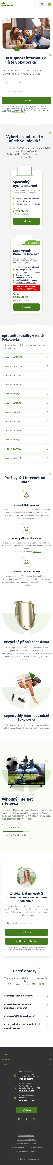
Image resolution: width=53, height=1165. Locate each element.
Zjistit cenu (26, 101)
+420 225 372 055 (26, 1101)
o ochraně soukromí (18, 112)
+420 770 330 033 (26, 1091)
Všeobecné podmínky (26, 1136)
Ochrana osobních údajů (26, 1140)
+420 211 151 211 (38, 984)
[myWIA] (26, 1110)
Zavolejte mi (26, 932)
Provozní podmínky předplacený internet (26, 1147)
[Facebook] (26, 1119)
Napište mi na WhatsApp (27, 941)
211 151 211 (37, 552)
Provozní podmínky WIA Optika (26, 1151)
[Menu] (49, 4)
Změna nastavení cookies (27, 1144)
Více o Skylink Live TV (16, 835)
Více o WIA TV (13, 828)
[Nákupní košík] (41, 4)
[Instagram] (34, 1119)
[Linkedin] (19, 1119)
